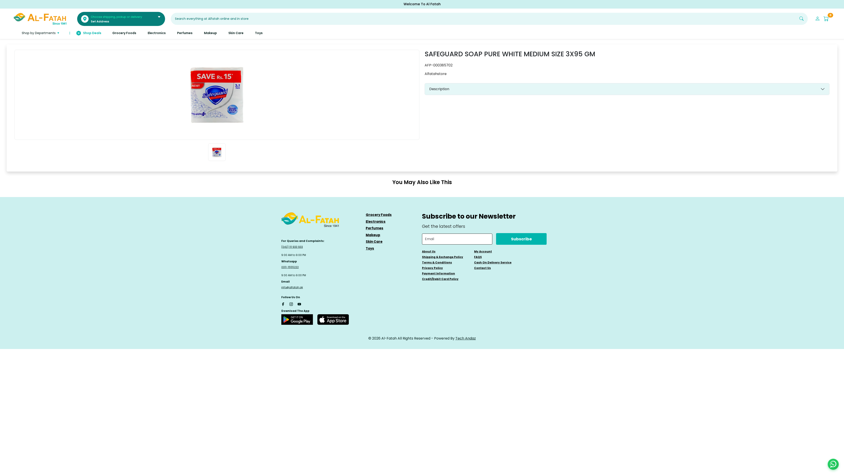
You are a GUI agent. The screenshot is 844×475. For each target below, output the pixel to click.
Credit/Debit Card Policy (440, 279)
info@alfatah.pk (292, 287)
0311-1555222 (290, 267)
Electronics (376, 221)
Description (439, 88)
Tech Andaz (465, 338)
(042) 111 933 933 (292, 247)
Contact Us (482, 268)
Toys (370, 248)
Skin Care (374, 241)
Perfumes (374, 228)
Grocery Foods (379, 214)
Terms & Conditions (437, 262)
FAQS (478, 257)
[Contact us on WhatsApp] (833, 464)
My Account (483, 251)
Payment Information (438, 273)
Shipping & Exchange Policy (442, 257)
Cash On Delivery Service (492, 262)
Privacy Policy (432, 268)
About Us (428, 251)
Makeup (373, 235)
